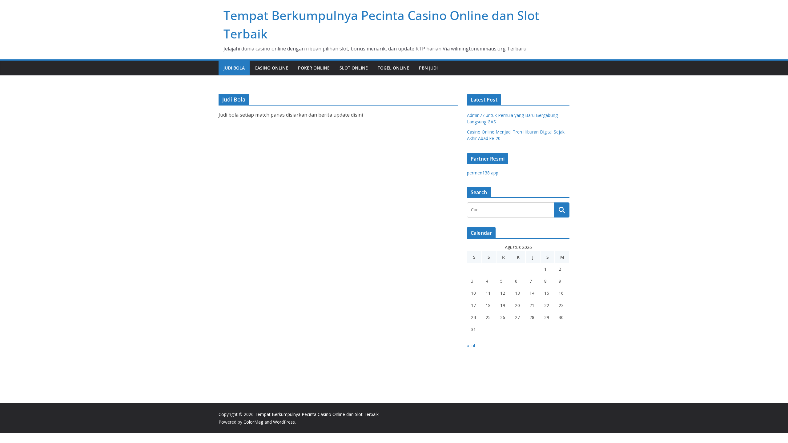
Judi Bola (234, 68)
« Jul (471, 346)
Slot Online (354, 68)
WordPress (284, 422)
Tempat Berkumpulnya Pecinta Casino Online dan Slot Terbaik (317, 414)
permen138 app (482, 173)
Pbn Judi (428, 68)
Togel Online (393, 68)
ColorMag (253, 422)
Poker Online (314, 68)
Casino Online (271, 68)
